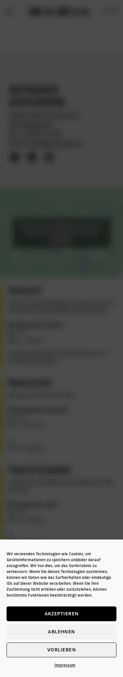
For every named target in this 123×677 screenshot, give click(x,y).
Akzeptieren (62, 613)
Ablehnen (61, 631)
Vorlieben (61, 649)
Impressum (64, 665)
